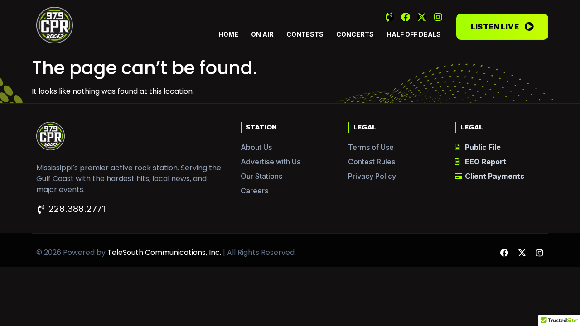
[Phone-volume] (389, 17)
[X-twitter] (421, 17)
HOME (228, 34)
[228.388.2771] (40, 209)
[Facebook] (405, 17)
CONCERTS (355, 34)
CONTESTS (305, 34)
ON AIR (262, 34)
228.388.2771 (77, 208)
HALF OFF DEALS (414, 34)
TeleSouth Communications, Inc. (164, 252)
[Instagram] (438, 17)
